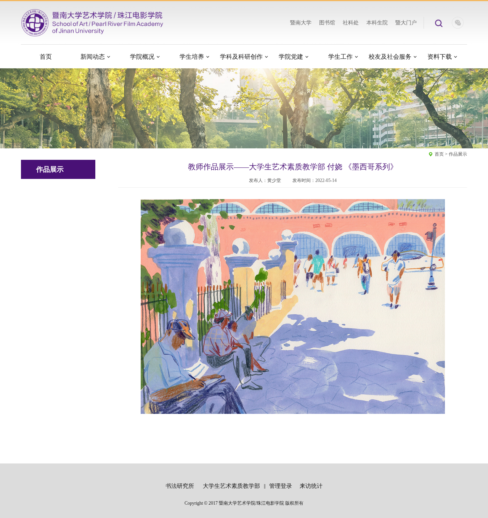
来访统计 (311, 486)
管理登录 (280, 486)
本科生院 (377, 23)
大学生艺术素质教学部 (231, 486)
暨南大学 (300, 23)
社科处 (351, 23)
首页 (439, 154)
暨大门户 (406, 23)
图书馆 (327, 23)
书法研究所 (179, 486)
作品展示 (458, 154)
